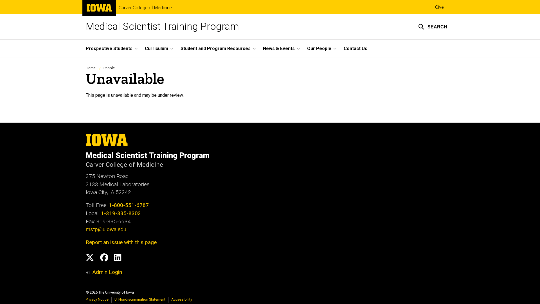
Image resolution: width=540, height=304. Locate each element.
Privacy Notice (97, 299)
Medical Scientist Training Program (162, 26)
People (109, 68)
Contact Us (355, 48)
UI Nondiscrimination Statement (139, 299)
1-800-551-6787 (129, 205)
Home (91, 68)
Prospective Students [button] (109, 48)
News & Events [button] (279, 48)
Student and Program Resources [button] (216, 48)
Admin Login (107, 272)
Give (439, 7)
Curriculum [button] (156, 48)
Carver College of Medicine (145, 7)
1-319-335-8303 (121, 213)
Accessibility (181, 299)
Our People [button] (319, 48)
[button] (432, 26)
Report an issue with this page (121, 242)
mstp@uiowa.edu (106, 229)
